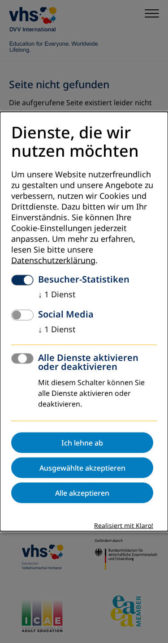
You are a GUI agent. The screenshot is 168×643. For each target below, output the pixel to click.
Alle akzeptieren (82, 492)
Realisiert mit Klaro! (123, 525)
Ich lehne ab (82, 442)
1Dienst (57, 294)
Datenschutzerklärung (53, 260)
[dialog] (84, 322)
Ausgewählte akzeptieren (82, 467)
